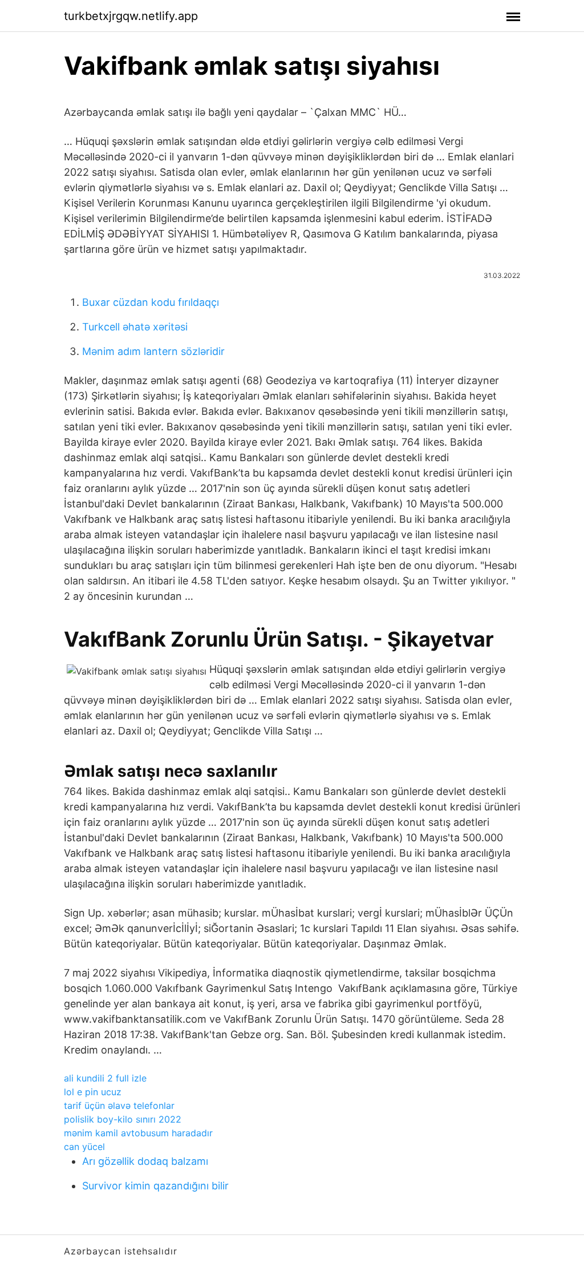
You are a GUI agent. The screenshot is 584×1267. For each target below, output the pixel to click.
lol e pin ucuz (92, 1091)
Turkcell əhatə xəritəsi (135, 327)
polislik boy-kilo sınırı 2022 (122, 1119)
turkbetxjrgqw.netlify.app (131, 16)
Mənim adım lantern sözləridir (153, 351)
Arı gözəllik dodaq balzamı (145, 1161)
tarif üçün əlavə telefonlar (119, 1105)
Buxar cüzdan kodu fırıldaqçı (150, 302)
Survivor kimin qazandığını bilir (155, 1186)
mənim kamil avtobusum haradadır (138, 1133)
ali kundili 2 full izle (105, 1078)
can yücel (84, 1146)
